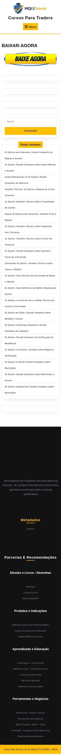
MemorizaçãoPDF (30, 598)
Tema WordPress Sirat (17, 749)
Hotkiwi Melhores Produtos (30, 636)
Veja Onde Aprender (30, 680)
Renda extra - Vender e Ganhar (30, 712)
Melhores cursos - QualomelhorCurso (30, 669)
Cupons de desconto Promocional (30, 631)
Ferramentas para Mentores (30, 736)
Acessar (30, 529)
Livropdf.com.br (30, 592)
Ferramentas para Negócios (30, 718)
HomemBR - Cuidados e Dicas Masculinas (30, 730)
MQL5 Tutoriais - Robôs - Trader (31, 724)
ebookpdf (30, 586)
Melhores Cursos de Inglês (30, 686)
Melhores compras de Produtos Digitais (30, 625)
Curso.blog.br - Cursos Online (30, 663)
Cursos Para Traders (30, 17)
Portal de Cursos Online (30, 674)
